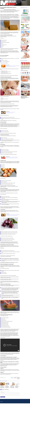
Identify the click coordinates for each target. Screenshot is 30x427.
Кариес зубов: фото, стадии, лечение (25, 75)
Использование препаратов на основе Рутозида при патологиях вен (17, 387)
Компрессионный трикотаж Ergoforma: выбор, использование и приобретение (7, 387)
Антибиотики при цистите (24, 58)
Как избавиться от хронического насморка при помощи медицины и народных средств (2, 387)
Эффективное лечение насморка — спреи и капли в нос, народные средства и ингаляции (12, 387)
